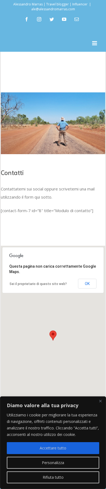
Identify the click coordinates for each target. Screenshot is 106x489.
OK (87, 283)
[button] (53, 335)
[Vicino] (100, 401)
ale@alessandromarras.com (53, 9)
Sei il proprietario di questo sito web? (38, 284)
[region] (53, 442)
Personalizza (53, 462)
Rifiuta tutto (53, 477)
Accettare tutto (53, 448)
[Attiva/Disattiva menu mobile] (95, 43)
